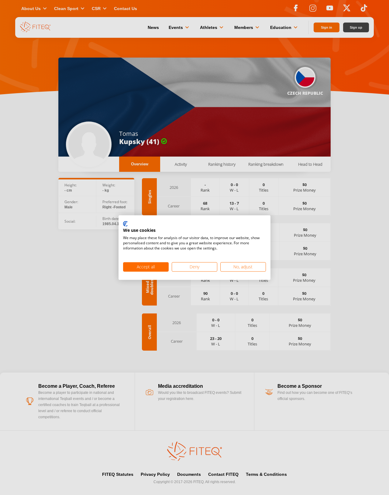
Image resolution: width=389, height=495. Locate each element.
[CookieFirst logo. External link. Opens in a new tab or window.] (125, 224)
